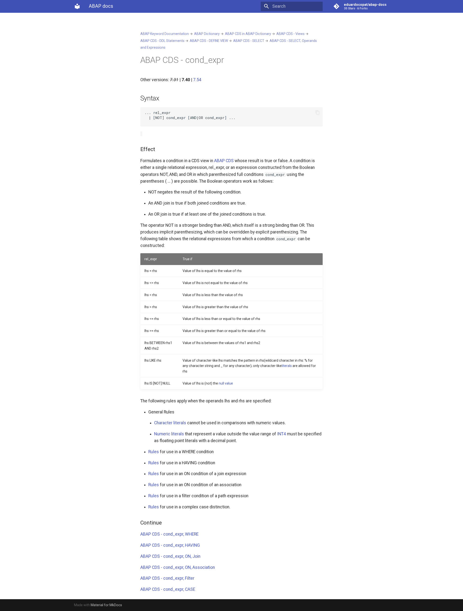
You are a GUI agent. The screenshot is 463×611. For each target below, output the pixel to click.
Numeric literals (169, 434)
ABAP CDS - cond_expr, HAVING (170, 545)
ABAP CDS (224, 160)
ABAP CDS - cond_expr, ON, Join (170, 556)
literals (287, 366)
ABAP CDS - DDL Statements (162, 41)
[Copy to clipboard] (317, 112)
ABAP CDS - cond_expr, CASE (167, 589)
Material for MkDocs (106, 605)
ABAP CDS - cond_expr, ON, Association (177, 567)
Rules (153, 451)
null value (226, 383)
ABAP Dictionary (207, 34)
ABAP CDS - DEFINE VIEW (209, 41)
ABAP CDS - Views (290, 34)
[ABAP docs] (77, 6)
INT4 (281, 434)
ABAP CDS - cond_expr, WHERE (169, 534)
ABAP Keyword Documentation (164, 34)
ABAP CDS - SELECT (248, 41)
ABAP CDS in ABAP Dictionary (248, 34)
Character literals (170, 422)
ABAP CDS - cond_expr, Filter (167, 578)
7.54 (197, 79)
